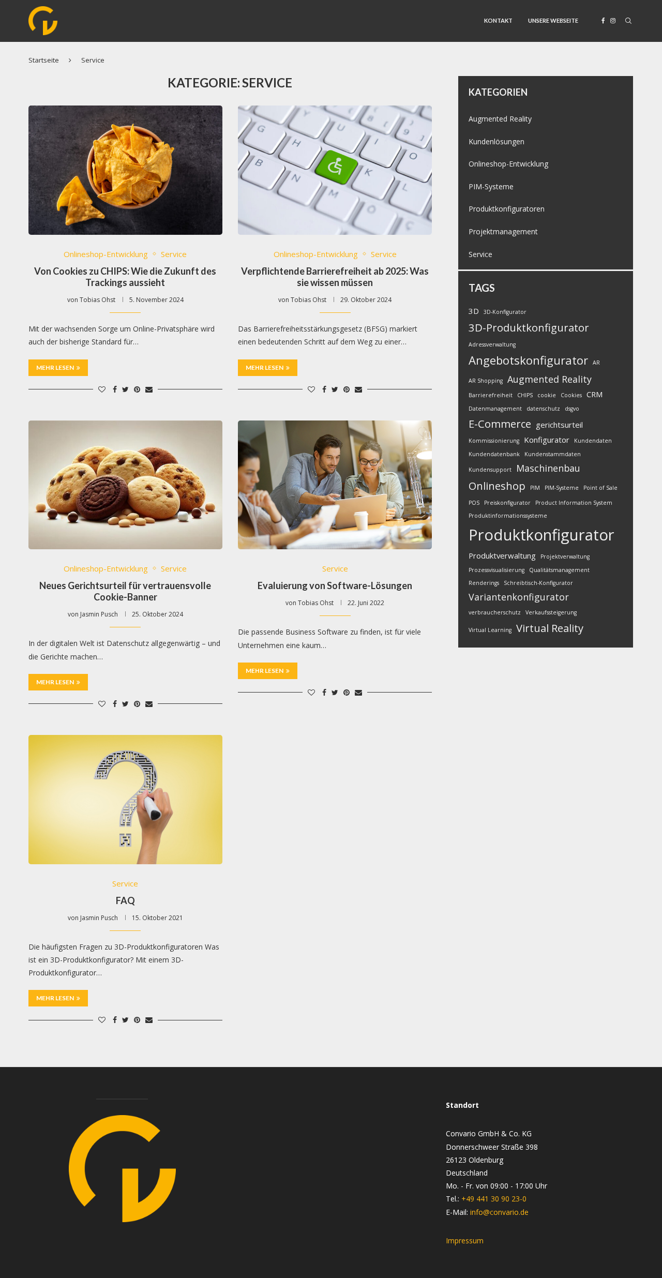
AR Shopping (486, 380)
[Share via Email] (149, 389)
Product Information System (573, 502)
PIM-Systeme (491, 186)
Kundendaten (593, 440)
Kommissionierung (494, 440)
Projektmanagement (503, 231)
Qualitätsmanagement (559, 570)
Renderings (484, 583)
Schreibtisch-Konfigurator (538, 583)
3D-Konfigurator (505, 311)
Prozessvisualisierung (496, 570)
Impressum (465, 1240)
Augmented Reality (500, 119)
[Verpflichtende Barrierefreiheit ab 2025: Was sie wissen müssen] (335, 170)
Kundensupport (490, 469)
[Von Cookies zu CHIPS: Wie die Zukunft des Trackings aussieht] (125, 170)
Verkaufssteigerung (551, 612)
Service (174, 254)
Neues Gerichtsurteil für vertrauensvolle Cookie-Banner (125, 591)
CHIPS (525, 395)
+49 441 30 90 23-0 (493, 1199)
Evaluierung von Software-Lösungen (335, 585)
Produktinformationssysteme (508, 515)
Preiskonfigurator (507, 502)
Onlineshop (497, 485)
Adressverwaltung (492, 344)
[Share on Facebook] (115, 389)
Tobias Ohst (97, 299)
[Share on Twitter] (125, 389)
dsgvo (572, 408)
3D (474, 311)
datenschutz (543, 408)
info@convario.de (499, 1212)
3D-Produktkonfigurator (529, 327)
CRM (594, 394)
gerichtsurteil (559, 424)
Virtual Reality (549, 628)
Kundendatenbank (494, 454)
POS (474, 502)
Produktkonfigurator (541, 534)
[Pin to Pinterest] (137, 389)
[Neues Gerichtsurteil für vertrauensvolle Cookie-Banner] (125, 485)
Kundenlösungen (496, 141)
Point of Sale (600, 487)
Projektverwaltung (565, 556)
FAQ (125, 900)
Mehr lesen (55, 367)
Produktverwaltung (502, 555)
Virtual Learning (490, 630)
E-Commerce (500, 423)
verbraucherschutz (495, 612)
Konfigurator (546, 439)
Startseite (43, 60)
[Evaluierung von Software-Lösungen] (335, 485)
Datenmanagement (495, 408)
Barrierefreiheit (491, 395)
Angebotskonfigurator (528, 360)
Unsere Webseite (553, 20)
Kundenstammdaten (552, 454)
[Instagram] (612, 20)
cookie (546, 395)
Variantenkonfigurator (519, 597)
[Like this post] (102, 389)
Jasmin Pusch (99, 614)
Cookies (571, 395)
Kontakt (498, 20)
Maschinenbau (548, 468)
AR (596, 362)
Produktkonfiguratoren (507, 209)
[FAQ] (125, 799)
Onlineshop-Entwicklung (106, 254)
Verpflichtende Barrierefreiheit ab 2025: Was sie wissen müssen (335, 276)
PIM (535, 487)
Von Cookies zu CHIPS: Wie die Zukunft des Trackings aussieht (125, 276)
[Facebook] (603, 20)
